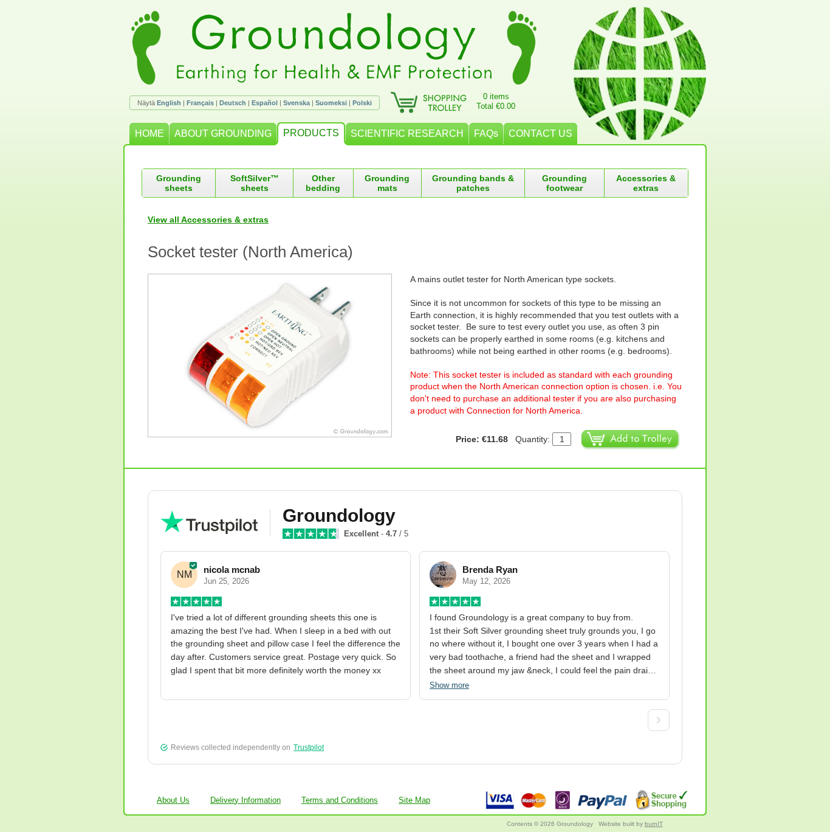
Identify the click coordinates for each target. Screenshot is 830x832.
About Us (173, 800)
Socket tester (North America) (250, 252)
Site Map (414, 800)
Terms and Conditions (339, 800)
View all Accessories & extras (208, 219)
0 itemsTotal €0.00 (495, 101)
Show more (449, 685)
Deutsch (232, 102)
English (169, 102)
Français (200, 102)
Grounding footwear (564, 183)
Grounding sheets (178, 183)
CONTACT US (540, 133)
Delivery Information (245, 800)
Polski (362, 102)
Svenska (296, 102)
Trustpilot (308, 747)
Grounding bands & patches (473, 183)
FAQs (486, 133)
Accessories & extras (646, 183)
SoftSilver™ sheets (254, 183)
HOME (149, 133)
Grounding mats (387, 183)
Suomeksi (331, 102)
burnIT (654, 823)
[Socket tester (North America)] (279, 355)
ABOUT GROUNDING (223, 133)
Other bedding (323, 183)
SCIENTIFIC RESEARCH (407, 133)
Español (265, 102)
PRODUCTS (311, 133)
